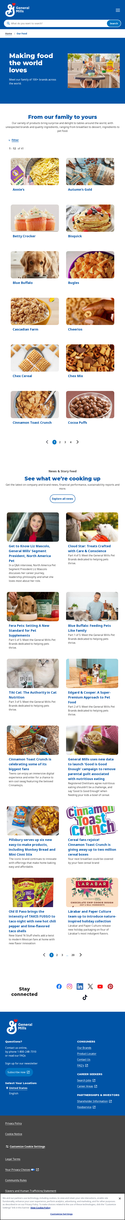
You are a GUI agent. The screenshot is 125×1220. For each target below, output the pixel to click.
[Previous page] (48, 442)
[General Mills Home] (17, 10)
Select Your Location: (21, 1083)
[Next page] (77, 442)
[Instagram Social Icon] (69, 986)
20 (72, 955)
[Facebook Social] (59, 986)
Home (8, 33)
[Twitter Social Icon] (90, 986)
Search (114, 23)
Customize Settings (61, 1214)
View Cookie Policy (40, 1207)
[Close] (119, 1198)
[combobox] (58, 23)
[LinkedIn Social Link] (80, 986)
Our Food (22, 33)
